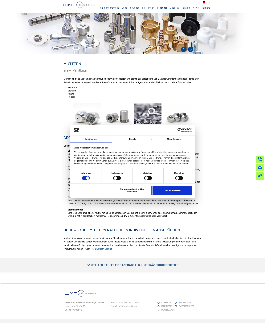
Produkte (162, 8)
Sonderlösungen (131, 8)
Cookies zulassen (172, 190)
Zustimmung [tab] (91, 139)
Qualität (174, 8)
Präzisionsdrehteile (108, 8)
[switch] (117, 178)
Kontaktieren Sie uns (102, 249)
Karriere (206, 8)
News (196, 8)
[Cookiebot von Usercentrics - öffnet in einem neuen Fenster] (179, 130)
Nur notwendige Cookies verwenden (132, 190)
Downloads (168, 309)
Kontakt (185, 8)
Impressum (184, 302)
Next (191, 50)
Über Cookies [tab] (174, 139)
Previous (184, 50)
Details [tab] (132, 139)
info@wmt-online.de (127, 306)
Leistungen (148, 8)
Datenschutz (186, 306)
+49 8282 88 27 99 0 (129, 302)
